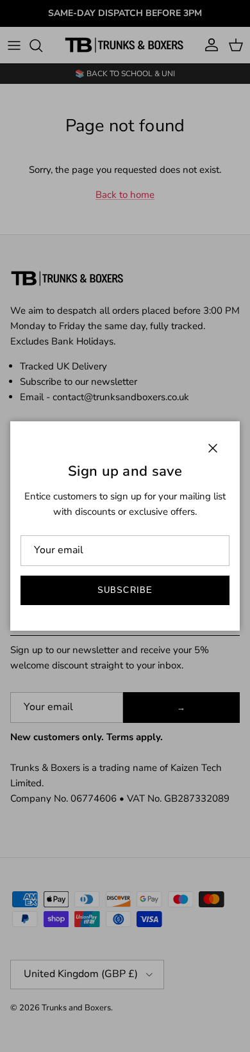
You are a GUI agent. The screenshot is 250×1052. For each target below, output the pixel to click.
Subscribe (124, 590)
